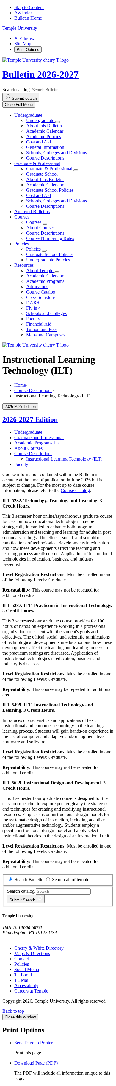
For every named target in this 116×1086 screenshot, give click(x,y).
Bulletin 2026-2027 (40, 74)
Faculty (33, 318)
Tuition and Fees (41, 329)
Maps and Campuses (45, 334)
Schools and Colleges (46, 313)
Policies (21, 243)
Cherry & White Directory (39, 948)
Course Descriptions (45, 157)
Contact (21, 958)
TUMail (21, 980)
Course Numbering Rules (50, 238)
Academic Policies (43, 136)
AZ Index (23, 12)
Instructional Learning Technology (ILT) (64, 458)
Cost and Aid (38, 141)
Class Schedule (40, 297)
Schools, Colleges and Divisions (56, 152)
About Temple (40, 270)
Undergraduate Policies (48, 259)
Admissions (37, 286)
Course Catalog (40, 291)
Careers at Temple (31, 990)
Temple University (19, 28)
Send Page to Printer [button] (33, 1042)
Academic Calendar (44, 131)
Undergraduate (28, 115)
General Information (45, 147)
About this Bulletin (44, 125)
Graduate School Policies (49, 190)
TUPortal (23, 974)
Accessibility (26, 985)
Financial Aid (38, 324)
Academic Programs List (37, 442)
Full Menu (19, 104)
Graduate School (42, 174)
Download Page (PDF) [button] (36, 1062)
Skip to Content (29, 7)
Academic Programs (45, 281)
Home (20, 385)
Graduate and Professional (39, 437)
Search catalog (16, 89)
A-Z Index (24, 38)
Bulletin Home (28, 18)
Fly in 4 (33, 307)
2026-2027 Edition (30, 419)
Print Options (28, 49)
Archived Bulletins (32, 211)
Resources (24, 265)
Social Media (26, 969)
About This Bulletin (45, 179)
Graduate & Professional (37, 163)
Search (23, 900)
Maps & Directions (32, 953)
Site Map (22, 43)
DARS (32, 302)
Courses (21, 216)
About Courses (40, 227)
